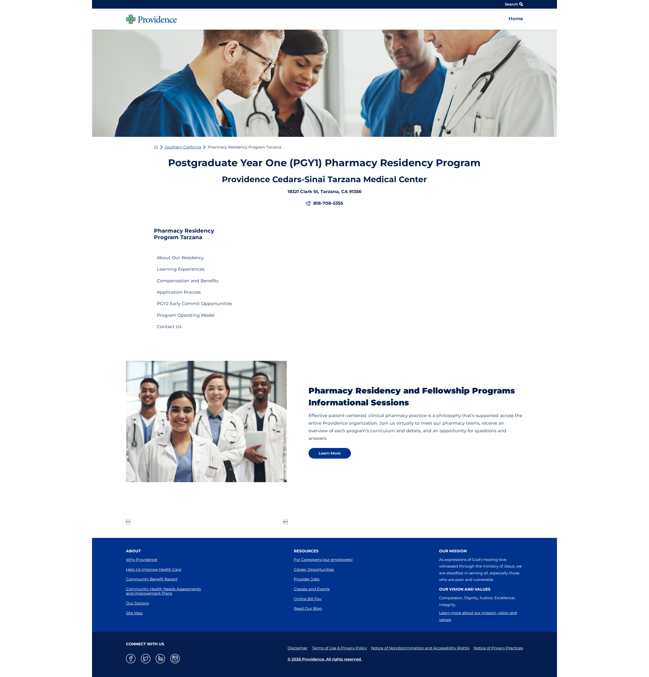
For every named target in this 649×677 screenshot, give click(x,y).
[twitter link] (145, 658)
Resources (306, 551)
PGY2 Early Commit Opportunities (194, 303)
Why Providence (141, 559)
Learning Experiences (180, 269)
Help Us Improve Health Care (153, 569)
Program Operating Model (186, 315)
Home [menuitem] (516, 19)
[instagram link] (175, 658)
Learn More (329, 453)
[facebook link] (130, 658)
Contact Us (169, 326)
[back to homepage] (156, 147)
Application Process (179, 292)
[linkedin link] (160, 658)
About (133, 551)
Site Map (134, 613)
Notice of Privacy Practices (498, 648)
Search (511, 4)
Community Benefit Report (151, 579)
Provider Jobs (306, 579)
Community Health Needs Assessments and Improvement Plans (163, 591)
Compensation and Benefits (187, 280)
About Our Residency (180, 257)
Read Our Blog (308, 608)
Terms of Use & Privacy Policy (339, 648)
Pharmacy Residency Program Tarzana (184, 234)
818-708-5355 (328, 203)
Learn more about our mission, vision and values (478, 616)
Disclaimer (297, 648)
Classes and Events (312, 589)
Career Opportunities (314, 569)
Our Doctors (137, 603)
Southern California (183, 147)
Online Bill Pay (307, 598)
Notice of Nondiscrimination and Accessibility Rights (420, 648)
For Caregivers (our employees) (323, 559)
